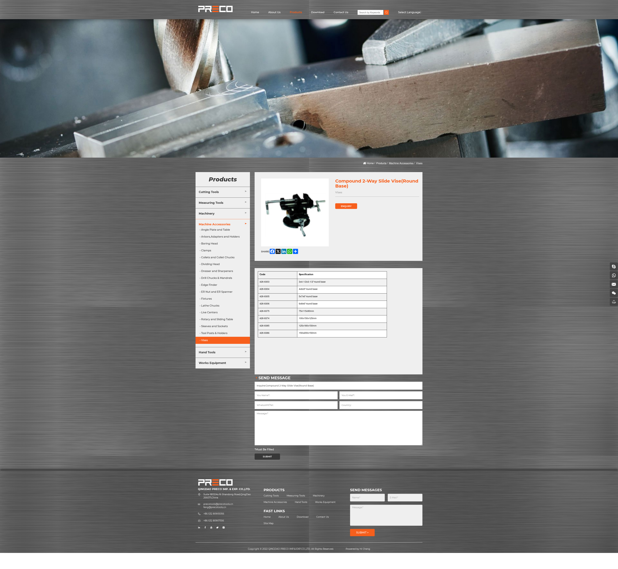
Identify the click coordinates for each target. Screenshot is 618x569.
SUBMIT (267, 456)
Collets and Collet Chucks (217, 257)
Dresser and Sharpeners (217, 271)
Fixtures (206, 298)
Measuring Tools (211, 203)
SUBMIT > (362, 532)
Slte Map (268, 523)
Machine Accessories (401, 163)
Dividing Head (210, 264)
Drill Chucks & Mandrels (216, 278)
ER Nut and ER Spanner (217, 291)
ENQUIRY (346, 206)
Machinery (207, 213)
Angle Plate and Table (215, 229)
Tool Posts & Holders (214, 333)
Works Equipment (212, 363)
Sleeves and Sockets (214, 326)
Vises (419, 163)
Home (255, 12)
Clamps (206, 250)
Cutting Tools (209, 192)
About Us (274, 12)
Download (317, 12)
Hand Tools (207, 352)
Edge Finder (209, 284)
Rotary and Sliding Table (217, 319)
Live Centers (209, 312)
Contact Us (341, 12)
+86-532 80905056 (213, 513)
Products (296, 12)
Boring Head (209, 243)
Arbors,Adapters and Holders (220, 236)
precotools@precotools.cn (218, 504)
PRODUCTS (274, 490)
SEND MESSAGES (366, 490)
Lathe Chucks (210, 305)
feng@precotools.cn (214, 507)
